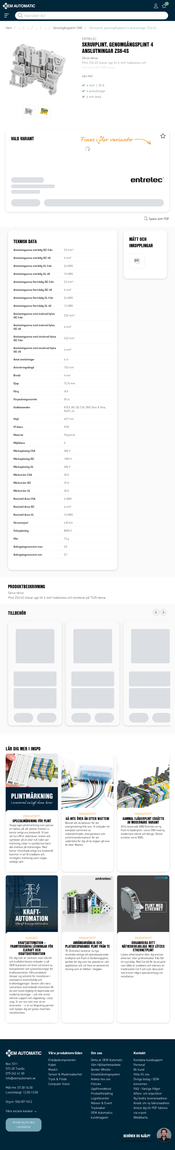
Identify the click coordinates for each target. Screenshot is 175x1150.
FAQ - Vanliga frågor (147, 1089)
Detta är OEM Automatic (106, 1060)
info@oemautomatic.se (21, 1078)
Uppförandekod (101, 1089)
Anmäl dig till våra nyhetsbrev (23, 1125)
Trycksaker (98, 1108)
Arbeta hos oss (100, 1079)
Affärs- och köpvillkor (148, 1093)
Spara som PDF (159, 219)
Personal (139, 1065)
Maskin (53, 1070)
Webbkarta (141, 1117)
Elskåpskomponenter (62, 1060)
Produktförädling (102, 1093)
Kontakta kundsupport (148, 1060)
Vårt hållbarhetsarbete (106, 1065)
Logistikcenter (100, 1098)
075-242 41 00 (15, 1073)
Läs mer (87, 76)
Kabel (52, 1065)
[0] (164, 6)
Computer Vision (59, 1084)
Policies (96, 1084)
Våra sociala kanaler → (21, 1111)
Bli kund (139, 1070)
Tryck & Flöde (57, 1079)
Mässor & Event (101, 1103)
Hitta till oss (141, 1074)
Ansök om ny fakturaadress (151, 1103)
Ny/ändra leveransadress (150, 1098)
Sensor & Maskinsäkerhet (65, 1074)
